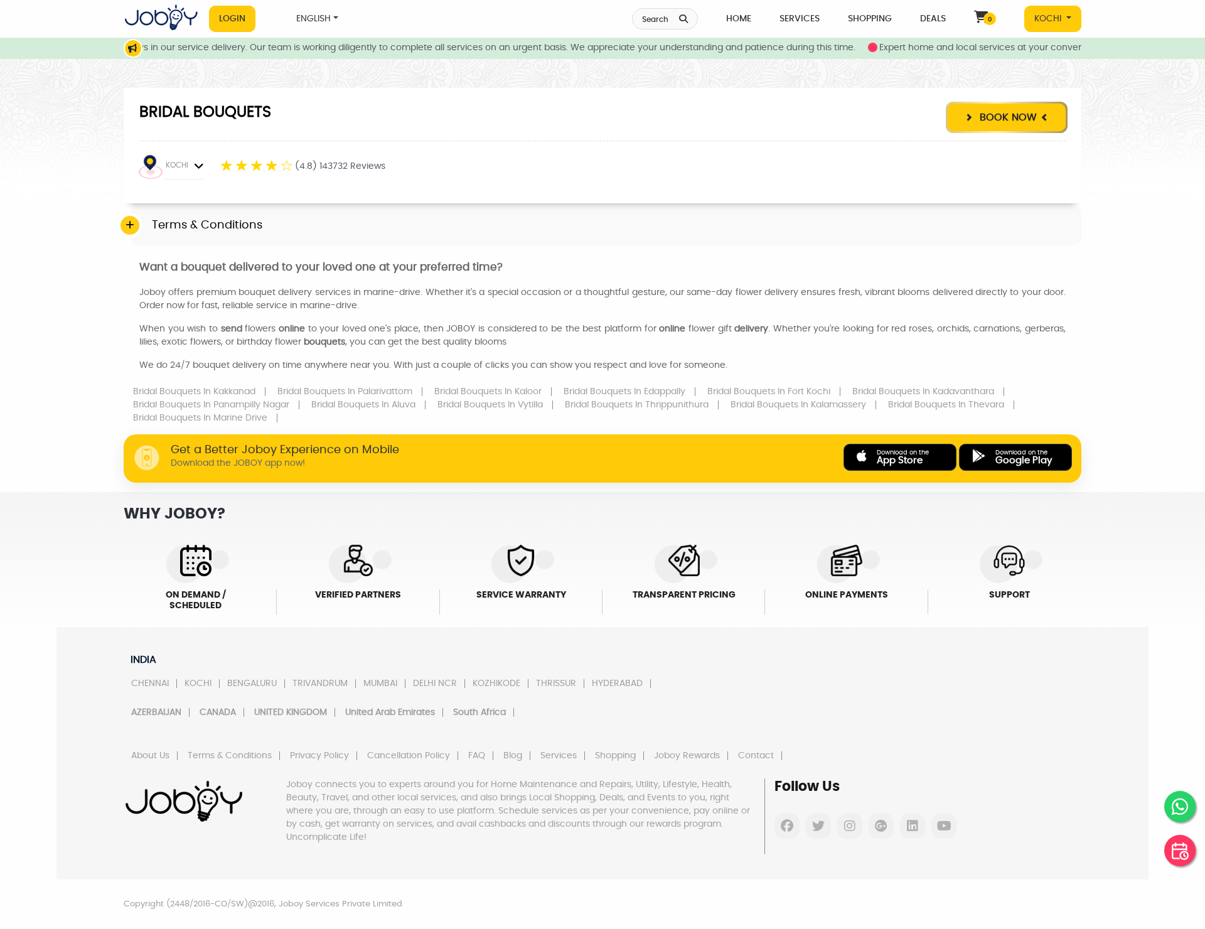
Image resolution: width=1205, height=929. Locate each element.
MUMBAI (380, 683)
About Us (150, 755)
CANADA (218, 712)
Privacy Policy (319, 755)
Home (738, 18)
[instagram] (849, 826)
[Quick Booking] (1180, 850)
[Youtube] (943, 826)
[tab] (605, 226)
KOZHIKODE (496, 683)
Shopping (870, 18)
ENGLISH (313, 18)
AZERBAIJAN (156, 712)
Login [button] (232, 18)
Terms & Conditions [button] (207, 225)
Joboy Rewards (687, 755)
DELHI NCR (435, 683)
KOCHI (1049, 18)
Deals (933, 18)
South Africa (479, 712)
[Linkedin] (912, 826)
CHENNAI (150, 683)
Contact (756, 755)
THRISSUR (556, 683)
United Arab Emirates (390, 712)
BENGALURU (252, 683)
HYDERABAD (617, 683)
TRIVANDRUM (320, 683)
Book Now (1007, 117)
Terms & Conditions (230, 755)
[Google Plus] (881, 826)
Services (799, 18)
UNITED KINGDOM (290, 712)
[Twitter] (818, 826)
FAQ (476, 755)
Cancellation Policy (408, 755)
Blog (512, 755)
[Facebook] (787, 826)
